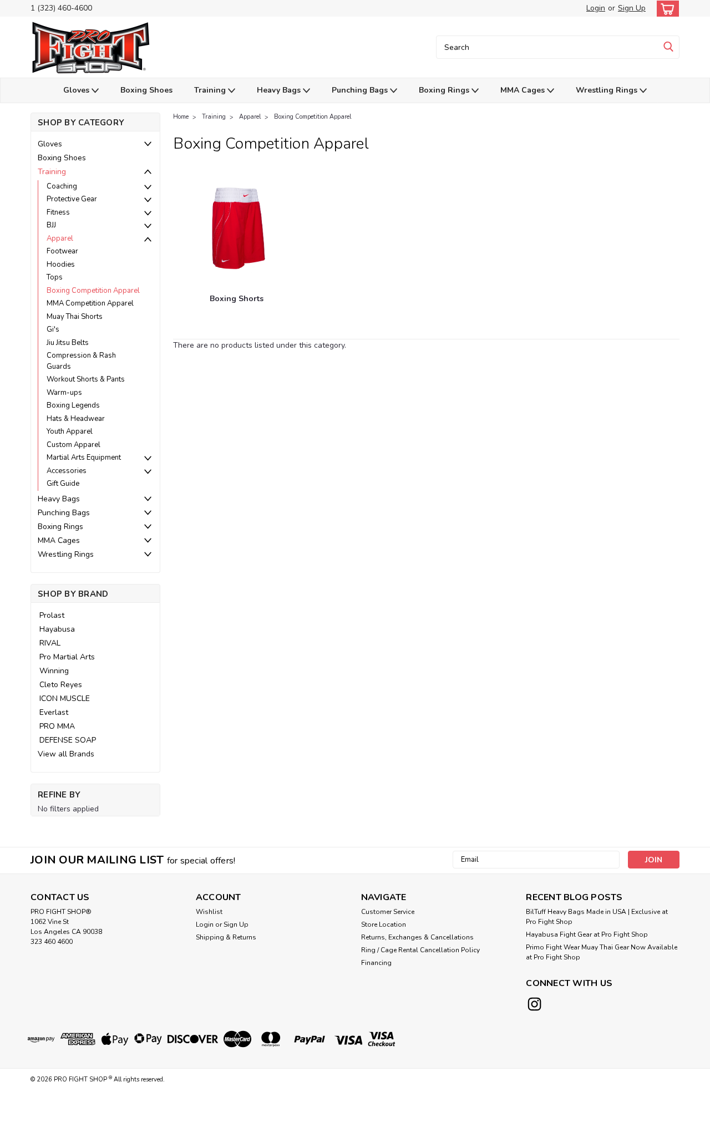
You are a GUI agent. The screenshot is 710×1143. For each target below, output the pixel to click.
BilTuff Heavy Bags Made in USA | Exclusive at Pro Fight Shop (597, 916)
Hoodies (61, 265)
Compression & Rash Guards (81, 361)
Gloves (77, 90)
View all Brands (66, 754)
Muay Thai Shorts (75, 317)
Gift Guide (63, 484)
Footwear (62, 251)
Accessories (67, 471)
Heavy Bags (280, 90)
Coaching (62, 186)
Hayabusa (57, 629)
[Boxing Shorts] (236, 227)
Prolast (51, 615)
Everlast (53, 712)
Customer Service (387, 911)
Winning (54, 671)
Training (211, 90)
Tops (55, 277)
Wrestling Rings (608, 90)
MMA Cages (523, 90)
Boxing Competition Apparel (93, 291)
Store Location (383, 924)
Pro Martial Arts (67, 657)
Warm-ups (64, 393)
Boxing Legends (73, 405)
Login (595, 8)
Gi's (53, 329)
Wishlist (209, 911)
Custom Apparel (73, 445)
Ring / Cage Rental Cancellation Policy (420, 950)
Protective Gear (72, 199)
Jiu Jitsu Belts (68, 343)
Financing (376, 962)
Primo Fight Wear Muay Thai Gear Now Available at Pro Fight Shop (601, 952)
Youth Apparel (70, 431)
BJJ (51, 225)
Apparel (60, 238)
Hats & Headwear (76, 419)
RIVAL (49, 643)
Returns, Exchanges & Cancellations (417, 937)
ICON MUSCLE (64, 698)
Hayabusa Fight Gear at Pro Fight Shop (587, 934)
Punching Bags (361, 90)
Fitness (58, 212)
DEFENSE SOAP (67, 740)
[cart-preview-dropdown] (665, 9)
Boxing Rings (445, 90)
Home (181, 117)
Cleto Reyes (60, 684)
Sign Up (632, 8)
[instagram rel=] (534, 1004)
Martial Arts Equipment (84, 458)
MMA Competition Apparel (90, 303)
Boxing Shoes (146, 90)
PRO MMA (57, 726)
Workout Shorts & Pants (86, 379)
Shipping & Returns (226, 937)
